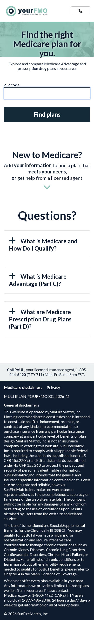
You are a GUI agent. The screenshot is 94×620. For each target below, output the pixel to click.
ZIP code (12, 84)
